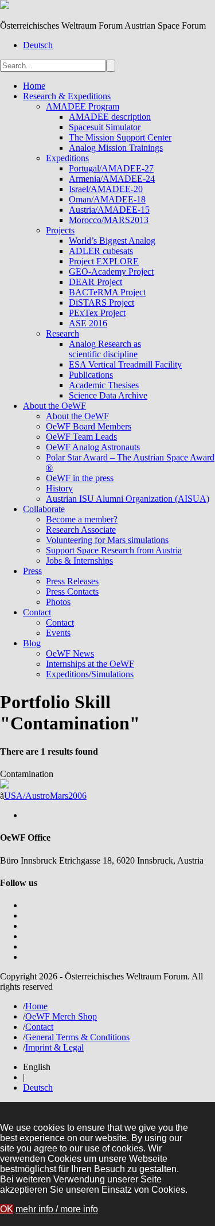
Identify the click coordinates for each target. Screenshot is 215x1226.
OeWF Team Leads (81, 437)
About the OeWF (54, 406)
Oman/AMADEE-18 (107, 199)
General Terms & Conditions (77, 1037)
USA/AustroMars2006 (45, 796)
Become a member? (82, 519)
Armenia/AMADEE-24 (112, 178)
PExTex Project (97, 313)
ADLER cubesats (101, 251)
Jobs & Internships (79, 560)
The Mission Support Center (120, 137)
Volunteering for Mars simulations (107, 540)
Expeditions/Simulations (90, 674)
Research (62, 333)
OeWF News (70, 653)
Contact (37, 612)
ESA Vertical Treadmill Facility (125, 364)
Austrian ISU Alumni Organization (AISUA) (127, 498)
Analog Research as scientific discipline (105, 349)
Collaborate (44, 509)
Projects (60, 230)
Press (32, 571)
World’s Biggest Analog (112, 240)
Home (34, 86)
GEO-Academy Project (111, 271)
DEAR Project (95, 282)
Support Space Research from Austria (114, 550)
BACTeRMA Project (107, 292)
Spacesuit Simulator (104, 127)
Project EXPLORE (104, 261)
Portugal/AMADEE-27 (111, 168)
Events (58, 633)
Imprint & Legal (54, 1047)
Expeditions (67, 158)
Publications (91, 375)
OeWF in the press (80, 478)
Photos (58, 602)
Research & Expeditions (67, 96)
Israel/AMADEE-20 (106, 189)
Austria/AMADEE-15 (109, 209)
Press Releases (72, 581)
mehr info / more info (56, 1209)
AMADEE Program (82, 106)
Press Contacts (72, 591)
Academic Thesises (104, 385)
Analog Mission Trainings (116, 148)
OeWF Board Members (88, 426)
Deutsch (38, 45)
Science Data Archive (108, 395)
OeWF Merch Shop (61, 1016)
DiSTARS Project (101, 302)
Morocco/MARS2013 (108, 220)
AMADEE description (110, 117)
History (59, 488)
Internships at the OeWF (90, 664)
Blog (32, 643)
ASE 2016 (88, 323)
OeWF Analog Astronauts (93, 447)
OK (6, 1209)
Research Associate (81, 529)
